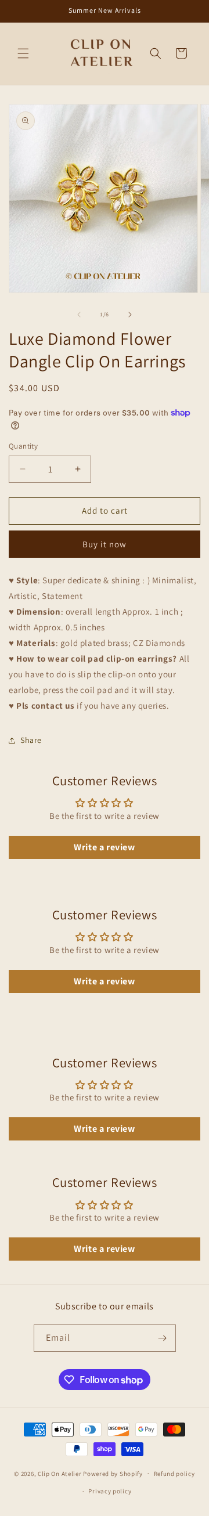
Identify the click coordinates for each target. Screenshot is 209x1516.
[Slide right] (130, 314)
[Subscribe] (162, 1338)
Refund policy (174, 1474)
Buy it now (104, 544)
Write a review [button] (104, 847)
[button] (23, 53)
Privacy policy (109, 1491)
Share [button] (31, 740)
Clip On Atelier (60, 1473)
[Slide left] (79, 314)
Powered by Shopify (113, 1473)
